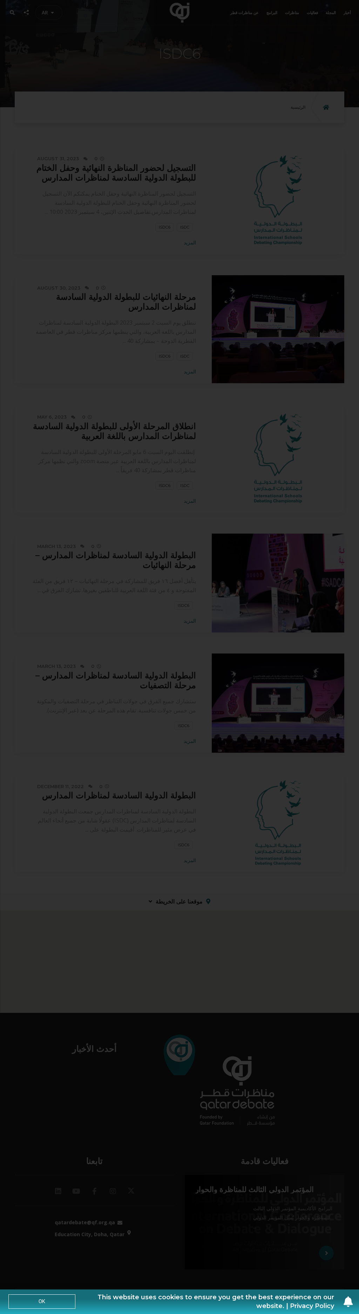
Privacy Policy (312, 1306)
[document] (179, 657)
